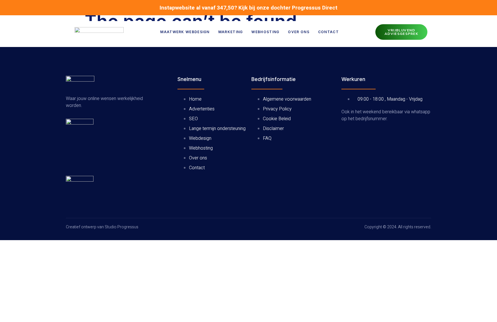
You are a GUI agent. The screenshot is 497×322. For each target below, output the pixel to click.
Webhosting (265, 32)
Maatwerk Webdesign (184, 32)
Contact (328, 32)
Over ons (298, 32)
